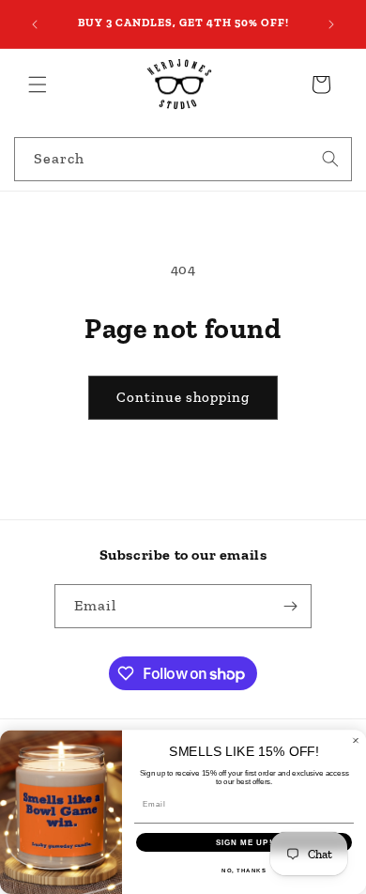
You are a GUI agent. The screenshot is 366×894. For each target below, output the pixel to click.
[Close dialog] (355, 740)
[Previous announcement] (34, 24)
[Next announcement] (331, 24)
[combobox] (183, 159)
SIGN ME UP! (244, 843)
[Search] (330, 158)
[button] (37, 84)
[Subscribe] (290, 606)
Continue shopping (183, 397)
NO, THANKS (244, 871)
